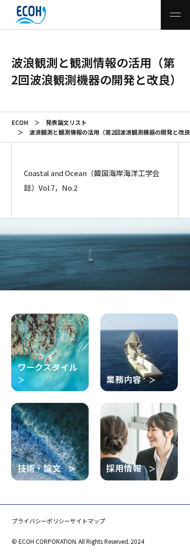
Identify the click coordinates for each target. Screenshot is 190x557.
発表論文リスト (66, 122)
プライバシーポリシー (41, 521)
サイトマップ (87, 521)
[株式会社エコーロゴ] (19, 14)
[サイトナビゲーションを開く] (175, 15)
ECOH (20, 122)
